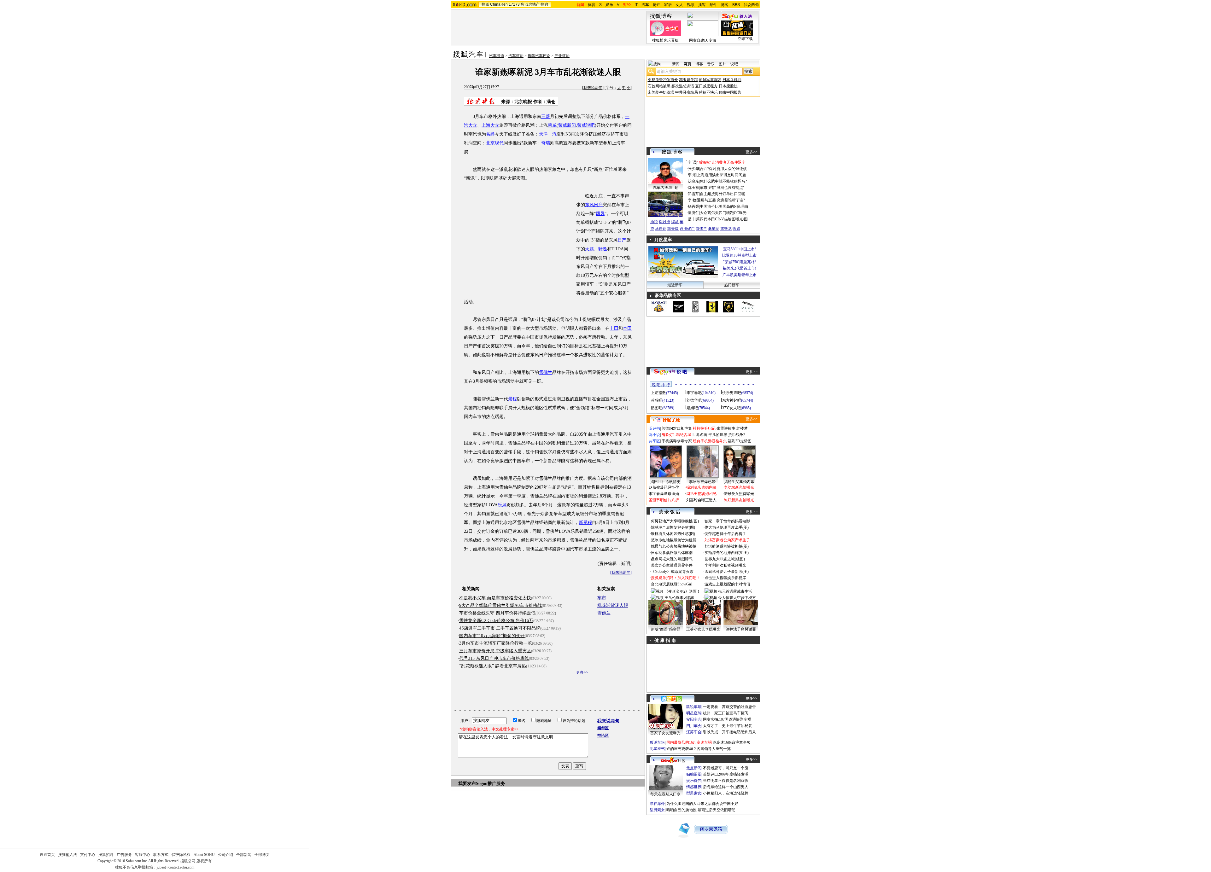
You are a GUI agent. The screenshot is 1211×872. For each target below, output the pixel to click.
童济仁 (693, 213)
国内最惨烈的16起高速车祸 (689, 742)
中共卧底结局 (686, 92)
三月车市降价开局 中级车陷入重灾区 (495, 650)
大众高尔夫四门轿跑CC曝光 (723, 213)
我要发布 (467, 783)
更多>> (582, 672)
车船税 (676, 208)
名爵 (490, 134)
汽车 (645, 5)
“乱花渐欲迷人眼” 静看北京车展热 (492, 666)
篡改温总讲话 (682, 86)
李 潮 (692, 175)
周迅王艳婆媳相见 (701, 493)
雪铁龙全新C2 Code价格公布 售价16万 (496, 620)
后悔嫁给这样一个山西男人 (725, 787)
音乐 (711, 64)
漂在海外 (657, 803)
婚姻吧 (692, 408)
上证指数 (658, 393)
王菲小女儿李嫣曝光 (703, 629)
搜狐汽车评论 (539, 56)
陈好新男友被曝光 (739, 500)
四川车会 (693, 726)
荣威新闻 (567, 125)
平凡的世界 (717, 435)
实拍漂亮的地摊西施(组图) (727, 552)
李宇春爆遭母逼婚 (664, 493)
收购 (736, 228)
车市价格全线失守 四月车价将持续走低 (497, 613)
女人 (679, 5)
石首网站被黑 (659, 86)
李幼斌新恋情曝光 (739, 487)
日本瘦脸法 (728, 86)
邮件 (713, 5)
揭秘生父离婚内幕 (739, 482)
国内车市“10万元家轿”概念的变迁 (492, 635)
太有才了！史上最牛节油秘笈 (727, 726)
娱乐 (609, 5)
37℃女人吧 (731, 408)
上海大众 (490, 125)
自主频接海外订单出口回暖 (722, 194)
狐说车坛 (693, 707)
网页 (687, 64)
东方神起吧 (731, 400)
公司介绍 (225, 854)
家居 (668, 5)
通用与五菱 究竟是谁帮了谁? (721, 200)
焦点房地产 (530, 4)
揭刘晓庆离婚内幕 (701, 487)
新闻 (676, 64)
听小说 (654, 435)
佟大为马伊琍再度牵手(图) (727, 527)
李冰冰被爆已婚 (702, 482)
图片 (722, 64)
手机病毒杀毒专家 (677, 441)
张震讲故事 (726, 428)
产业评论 (562, 56)
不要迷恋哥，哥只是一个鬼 (725, 768)
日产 (621, 240)
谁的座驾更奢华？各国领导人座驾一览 (698, 749)
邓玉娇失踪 (688, 80)
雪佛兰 (545, 372)
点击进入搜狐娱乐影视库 (725, 578)
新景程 (585, 522)
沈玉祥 (693, 187)
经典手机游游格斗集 (710, 441)
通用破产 (687, 228)
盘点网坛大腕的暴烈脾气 (672, 559)
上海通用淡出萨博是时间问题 (721, 175)
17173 (514, 4)
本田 (627, 328)
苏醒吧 (656, 400)
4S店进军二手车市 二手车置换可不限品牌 (499, 628)
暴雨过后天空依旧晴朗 (716, 810)
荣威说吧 (586, 125)
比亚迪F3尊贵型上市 (739, 255)
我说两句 (751, 5)
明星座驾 (693, 713)
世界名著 (699, 435)
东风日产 (594, 204)
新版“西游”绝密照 (666, 629)
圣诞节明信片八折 (664, 500)
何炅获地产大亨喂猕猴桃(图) (675, 521)
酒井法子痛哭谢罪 (741, 629)
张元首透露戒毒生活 (735, 591)
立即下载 (745, 39)
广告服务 (124, 854)
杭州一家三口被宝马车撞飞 (725, 713)
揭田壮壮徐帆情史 (665, 482)
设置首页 (47, 854)
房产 (656, 5)
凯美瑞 (673, 228)
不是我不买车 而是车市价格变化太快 (495, 598)
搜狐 (485, 4)
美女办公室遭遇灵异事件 (672, 565)
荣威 (552, 125)
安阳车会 (693, 719)
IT (636, 5)
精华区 (603, 728)
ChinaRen (499, 4)
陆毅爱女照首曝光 (739, 493)
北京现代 (495, 143)
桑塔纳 (713, 228)
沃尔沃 (672, 214)
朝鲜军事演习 (710, 80)
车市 (601, 598)
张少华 (693, 168)
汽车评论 (516, 56)
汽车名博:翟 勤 (665, 187)
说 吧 (682, 371)
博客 (724, 5)
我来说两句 (592, 87)
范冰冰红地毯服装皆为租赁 (673, 540)
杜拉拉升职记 (704, 428)
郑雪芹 (693, 194)
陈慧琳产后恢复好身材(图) (673, 527)
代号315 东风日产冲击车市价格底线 (494, 658)
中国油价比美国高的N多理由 (724, 206)
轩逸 (602, 249)
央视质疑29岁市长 (663, 80)
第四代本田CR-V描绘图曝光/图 (722, 219)
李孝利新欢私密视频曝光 (725, 565)
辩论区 (603, 735)
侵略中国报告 (730, 92)
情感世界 (693, 787)
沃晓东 (693, 181)
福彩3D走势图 (740, 441)
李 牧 (692, 200)
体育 (591, 5)
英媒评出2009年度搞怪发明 (725, 774)
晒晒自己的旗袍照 (681, 810)
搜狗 (544, 4)
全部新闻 (243, 854)
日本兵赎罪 (732, 80)
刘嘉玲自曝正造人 (701, 500)
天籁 (589, 249)
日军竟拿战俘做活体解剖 (672, 552)
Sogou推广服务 (490, 783)
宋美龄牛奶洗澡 (661, 92)
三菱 (545, 116)
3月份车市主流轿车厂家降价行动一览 (495, 643)
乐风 (502, 505)
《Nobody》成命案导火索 (672, 571)
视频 (690, 5)
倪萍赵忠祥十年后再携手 (725, 534)
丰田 (614, 328)
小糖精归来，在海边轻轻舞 (725, 793)
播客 (702, 5)
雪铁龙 (726, 228)
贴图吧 (656, 408)
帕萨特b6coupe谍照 (665, 201)
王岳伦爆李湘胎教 (679, 598)
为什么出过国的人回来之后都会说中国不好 (702, 803)
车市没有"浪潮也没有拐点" (722, 187)
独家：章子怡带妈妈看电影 (727, 521)
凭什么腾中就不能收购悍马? (723, 181)
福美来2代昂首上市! (739, 268)
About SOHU (204, 854)
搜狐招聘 (106, 854)
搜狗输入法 (67, 854)
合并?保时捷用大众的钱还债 (723, 168)
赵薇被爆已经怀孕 (664, 487)
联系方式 (160, 854)
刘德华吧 (694, 400)
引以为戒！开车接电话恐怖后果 (729, 732)
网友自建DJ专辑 (702, 40)
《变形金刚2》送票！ (682, 591)
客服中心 (142, 854)
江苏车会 (693, 732)
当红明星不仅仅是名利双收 (725, 780)
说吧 (734, 64)
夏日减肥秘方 (706, 86)
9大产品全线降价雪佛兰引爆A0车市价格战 (500, 605)
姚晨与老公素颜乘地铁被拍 (673, 546)
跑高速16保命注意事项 (732, 742)
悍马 (675, 221)
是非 (691, 219)
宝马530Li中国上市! (739, 249)
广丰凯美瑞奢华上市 (740, 275)
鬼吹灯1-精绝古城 (676, 435)
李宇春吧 (694, 393)
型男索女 (693, 793)
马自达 (660, 228)
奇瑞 (545, 143)
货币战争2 (736, 435)
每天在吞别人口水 (665, 794)
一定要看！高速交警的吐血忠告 (729, 707)
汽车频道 (496, 56)
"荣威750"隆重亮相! (739, 262)
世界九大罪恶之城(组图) (725, 559)
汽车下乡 (657, 214)
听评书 (654, 428)
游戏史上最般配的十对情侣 (727, 584)
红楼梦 (742, 428)
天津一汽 (548, 134)
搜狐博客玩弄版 (665, 40)
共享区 (654, 441)
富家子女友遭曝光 (665, 733)
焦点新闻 (693, 768)
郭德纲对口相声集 (677, 428)
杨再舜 (693, 206)
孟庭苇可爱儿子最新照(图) (727, 571)
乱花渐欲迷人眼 (612, 605)
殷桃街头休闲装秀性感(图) (673, 534)
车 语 (692, 162)
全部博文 (262, 854)
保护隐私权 (181, 854)
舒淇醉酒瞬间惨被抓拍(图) (727, 546)
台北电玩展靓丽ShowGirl (671, 584)
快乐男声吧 (731, 393)
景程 (512, 399)
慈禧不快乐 (708, 92)
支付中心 (87, 854)
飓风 (600, 213)
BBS (736, 5)
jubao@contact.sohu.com (175, 867)
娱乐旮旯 (693, 780)
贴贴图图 (693, 774)
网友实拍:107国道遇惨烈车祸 (727, 719)
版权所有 (204, 861)
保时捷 (664, 221)
